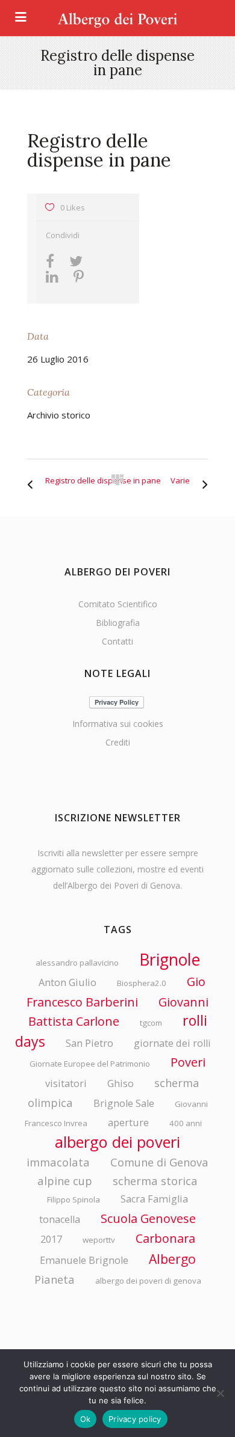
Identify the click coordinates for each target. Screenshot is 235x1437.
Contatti (117, 641)
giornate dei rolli (172, 1043)
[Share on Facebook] (53, 263)
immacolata (58, 1161)
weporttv (99, 1239)
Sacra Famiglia (154, 1199)
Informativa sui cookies (117, 723)
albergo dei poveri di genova (148, 1280)
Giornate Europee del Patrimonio (90, 1063)
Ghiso (120, 1083)
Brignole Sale (123, 1103)
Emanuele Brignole (84, 1260)
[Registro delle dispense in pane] (33, 480)
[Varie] (202, 480)
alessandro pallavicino (77, 962)
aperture (128, 1122)
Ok (85, 1419)
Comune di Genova (159, 1161)
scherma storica (155, 1180)
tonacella (59, 1219)
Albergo (172, 1258)
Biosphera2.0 (141, 983)
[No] (220, 1393)
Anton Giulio (67, 982)
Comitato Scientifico (117, 604)
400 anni (185, 1123)
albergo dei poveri (117, 1142)
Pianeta (54, 1279)
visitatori (66, 1083)
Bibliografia (118, 622)
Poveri (188, 1062)
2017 (51, 1239)
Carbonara (165, 1238)
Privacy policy (134, 1419)
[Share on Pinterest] (82, 278)
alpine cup (64, 1180)
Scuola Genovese (148, 1218)
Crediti (117, 742)
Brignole (169, 959)
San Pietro (89, 1043)
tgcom (151, 1022)
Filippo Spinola (73, 1199)
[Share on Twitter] (79, 263)
